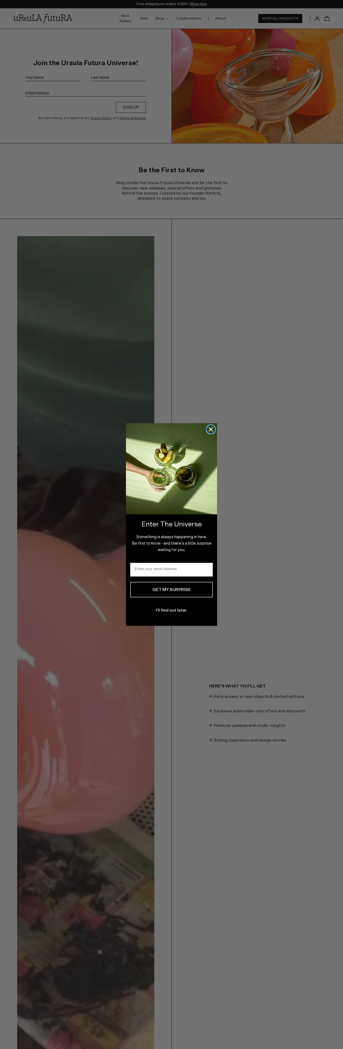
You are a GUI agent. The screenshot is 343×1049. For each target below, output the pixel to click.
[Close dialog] (211, 429)
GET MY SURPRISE (171, 589)
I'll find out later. (171, 610)
